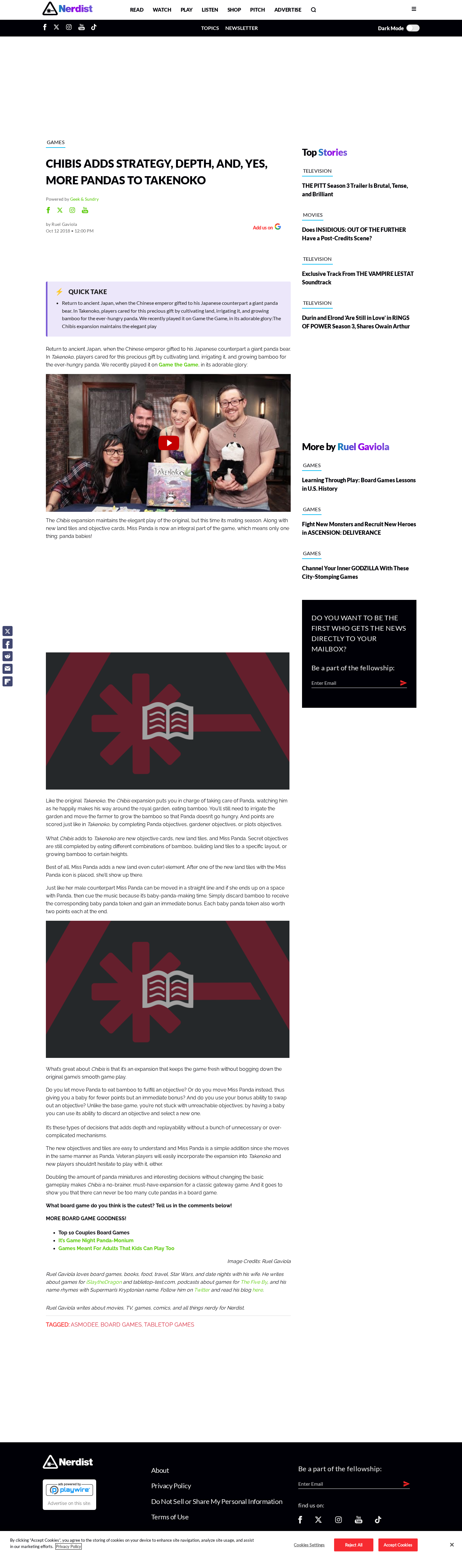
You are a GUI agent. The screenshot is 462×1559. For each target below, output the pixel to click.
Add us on (261, 228)
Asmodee (84, 1325)
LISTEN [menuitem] (210, 10)
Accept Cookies (398, 1544)
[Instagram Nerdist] (69, 28)
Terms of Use (170, 1516)
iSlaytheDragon (104, 1282)
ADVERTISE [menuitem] (287, 10)
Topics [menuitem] (210, 28)
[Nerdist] (67, 10)
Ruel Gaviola (64, 224)
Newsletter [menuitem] (241, 28)
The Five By (253, 1282)
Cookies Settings (309, 1544)
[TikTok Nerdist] (94, 28)
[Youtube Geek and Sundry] (85, 211)
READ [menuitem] (137, 10)
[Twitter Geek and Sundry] (60, 211)
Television (317, 171)
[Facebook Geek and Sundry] (48, 211)
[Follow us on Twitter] (318, 1521)
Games (56, 142)
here (257, 1290)
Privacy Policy (171, 1485)
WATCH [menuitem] (162, 10)
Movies (313, 215)
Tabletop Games (169, 1325)
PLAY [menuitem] (187, 10)
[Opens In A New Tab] (69, 1489)
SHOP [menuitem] (234, 10)
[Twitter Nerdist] (56, 28)
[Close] (452, 1544)
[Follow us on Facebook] (300, 1521)
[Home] (68, 1466)
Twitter (202, 1290)
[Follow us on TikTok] (378, 1521)
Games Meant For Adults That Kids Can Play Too (116, 1248)
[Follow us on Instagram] (338, 1521)
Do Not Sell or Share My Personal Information (217, 1501)
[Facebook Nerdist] (46, 28)
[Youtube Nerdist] (81, 28)
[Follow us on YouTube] (358, 1521)
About (160, 1470)
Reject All (353, 1544)
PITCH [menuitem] (257, 10)
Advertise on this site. (69, 1503)
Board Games (121, 1325)
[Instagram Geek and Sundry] (72, 211)
